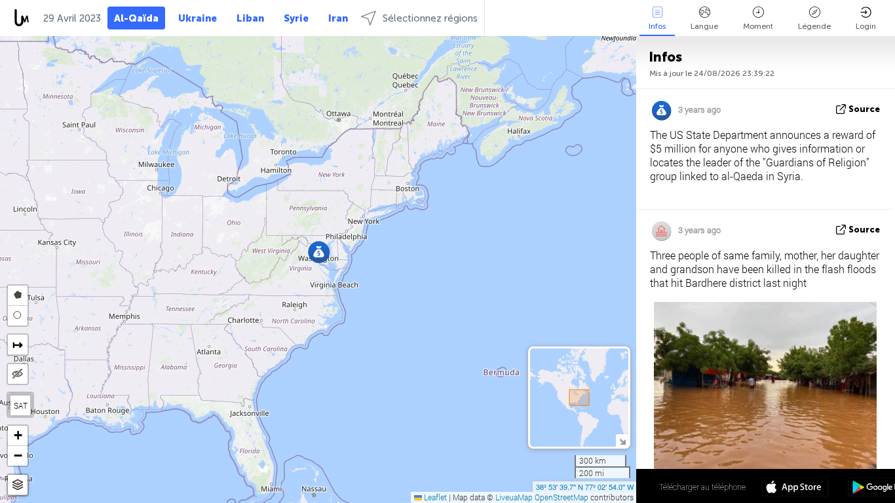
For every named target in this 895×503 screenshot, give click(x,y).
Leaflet (434, 497)
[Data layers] (18, 485)
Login (866, 26)
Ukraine (197, 18)
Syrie (296, 18)
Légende (814, 26)
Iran (338, 18)
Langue (704, 26)
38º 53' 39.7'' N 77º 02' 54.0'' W (585, 486)
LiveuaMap (514, 497)
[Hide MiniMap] (622, 440)
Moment (758, 26)
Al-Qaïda (136, 18)
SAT (21, 405)
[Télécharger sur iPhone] (795, 488)
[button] (319, 252)
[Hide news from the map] (18, 374)
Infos (657, 26)
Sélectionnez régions (430, 18)
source (864, 109)
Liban (250, 18)
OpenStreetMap (561, 497)
